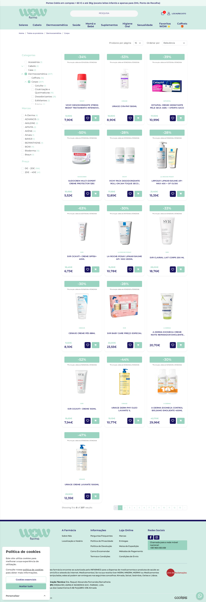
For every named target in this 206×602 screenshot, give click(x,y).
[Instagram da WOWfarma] (156, 537)
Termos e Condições (100, 556)
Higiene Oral (127, 25)
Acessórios (35, 62)
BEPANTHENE (34, 142)
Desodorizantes (45, 96)
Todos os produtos (35, 33)
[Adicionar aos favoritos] (88, 118)
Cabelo (37, 25)
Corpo (67, 33)
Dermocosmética (57, 25)
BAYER (30, 139)
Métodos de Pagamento (131, 551)
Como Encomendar (100, 551)
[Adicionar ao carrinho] (95, 118)
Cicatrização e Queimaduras (44, 91)
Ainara (29, 135)
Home (21, 33)
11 (169, 508)
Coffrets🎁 (182, 25)
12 (174, 508)
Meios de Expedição (129, 546)
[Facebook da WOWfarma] (150, 537)
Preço (25, 161)
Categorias (28, 55)
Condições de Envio (128, 556)
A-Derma (31, 115)
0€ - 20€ (32, 168)
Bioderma (32, 150)
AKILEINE (31, 123)
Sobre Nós (67, 536)
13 (180, 508)
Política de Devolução (101, 546)
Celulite (40, 85)
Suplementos (109, 25)
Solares (23, 25)
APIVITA (30, 127)
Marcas (26, 108)
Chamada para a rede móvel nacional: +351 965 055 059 (164, 545)
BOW (29, 146)
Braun (29, 154)
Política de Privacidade (101, 541)
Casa (32, 70)
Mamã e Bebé (91, 25)
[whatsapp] (200, 595)
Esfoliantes (42, 100)
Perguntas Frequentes (101, 536)
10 (164, 508)
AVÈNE (30, 131)
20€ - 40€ (32, 172)
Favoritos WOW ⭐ (165, 25)
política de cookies (33, 569)
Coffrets (38, 77)
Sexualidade (145, 25)
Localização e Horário (72, 541)
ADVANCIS (32, 119)
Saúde (76, 25)
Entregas (123, 541)
